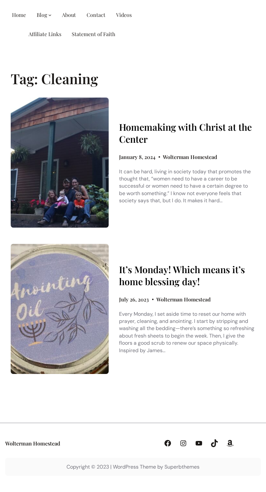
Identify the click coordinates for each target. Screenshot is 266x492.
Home (19, 14)
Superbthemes (182, 466)
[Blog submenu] (50, 15)
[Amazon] (230, 443)
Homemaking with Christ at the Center (185, 133)
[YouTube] (199, 443)
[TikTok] (214, 443)
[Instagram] (183, 443)
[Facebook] (168, 443)
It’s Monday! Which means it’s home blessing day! (182, 275)
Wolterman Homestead (32, 443)
